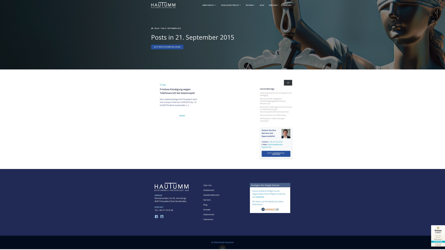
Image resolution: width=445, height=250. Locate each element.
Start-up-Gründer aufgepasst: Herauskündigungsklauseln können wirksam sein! (273, 101)
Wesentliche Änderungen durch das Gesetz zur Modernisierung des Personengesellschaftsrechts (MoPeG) (276, 109)
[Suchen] (288, 83)
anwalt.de (260, 197)
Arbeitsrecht (208, 5)
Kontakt (288, 5)
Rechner (249, 5)
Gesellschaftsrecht (230, 5)
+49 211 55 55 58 (275, 142)
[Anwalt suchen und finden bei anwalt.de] (270, 210)
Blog (262, 5)
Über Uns (273, 5)
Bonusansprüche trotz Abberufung (273, 115)
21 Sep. (163, 84)
